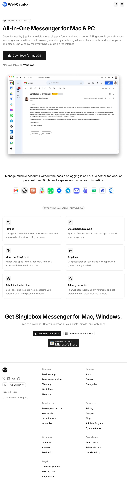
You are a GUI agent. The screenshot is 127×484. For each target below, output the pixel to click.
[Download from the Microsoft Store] (63, 343)
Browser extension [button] (51, 379)
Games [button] (89, 379)
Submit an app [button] (49, 418)
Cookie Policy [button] (93, 452)
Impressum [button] (48, 476)
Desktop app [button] (49, 374)
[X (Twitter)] (3, 378)
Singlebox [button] (47, 394)
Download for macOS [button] (27, 55)
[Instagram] (18, 378)
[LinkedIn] (8, 378)
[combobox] (17, 384)
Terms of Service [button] (51, 466)
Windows (28, 64)
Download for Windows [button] (81, 333)
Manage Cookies (9, 392)
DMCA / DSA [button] (48, 471)
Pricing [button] (89, 408)
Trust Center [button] (92, 442)
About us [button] (47, 442)
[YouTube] (13, 378)
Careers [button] (46, 447)
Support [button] (90, 413)
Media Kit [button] (47, 452)
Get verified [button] (48, 413)
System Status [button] (93, 428)
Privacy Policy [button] (93, 447)
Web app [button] (47, 384)
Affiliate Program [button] (94, 423)
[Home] (15, 4)
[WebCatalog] (4, 369)
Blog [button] (88, 418)
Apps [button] (89, 374)
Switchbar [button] (47, 389)
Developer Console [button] (52, 408)
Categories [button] (91, 384)
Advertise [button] (47, 423)
